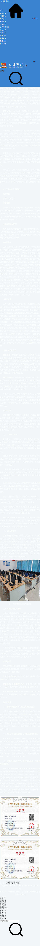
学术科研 (3, 906)
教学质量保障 (3, 908)
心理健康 (3, 915)
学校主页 (35, 18)
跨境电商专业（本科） (13, 882)
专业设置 (3, 905)
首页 (1, 899)
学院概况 (3, 900)
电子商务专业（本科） (13, 884)
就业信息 (3, 912)
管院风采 (3, 917)
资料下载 (3, 918)
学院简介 (3, 902)
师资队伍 (3, 903)
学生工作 (3, 911)
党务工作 (3, 914)
